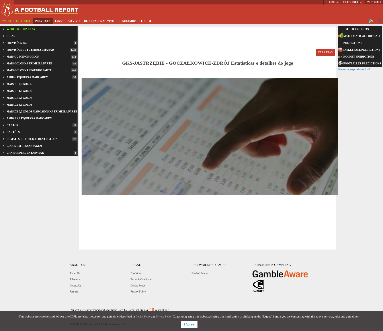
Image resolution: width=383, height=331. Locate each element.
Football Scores (200, 273)
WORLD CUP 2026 (16, 21)
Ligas (59, 21)
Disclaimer (136, 273)
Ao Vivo (74, 21)
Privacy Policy (138, 291)
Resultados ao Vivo (99, 21)
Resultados (128, 21)
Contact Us (75, 285)
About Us (75, 273)
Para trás (325, 52)
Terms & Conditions (141, 279)
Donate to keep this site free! (354, 69)
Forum (146, 21)
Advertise (75, 279)
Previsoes (43, 21)
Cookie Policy (138, 285)
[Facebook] (379, 21)
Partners (74, 291)
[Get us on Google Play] (371, 21)
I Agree (189, 324)
